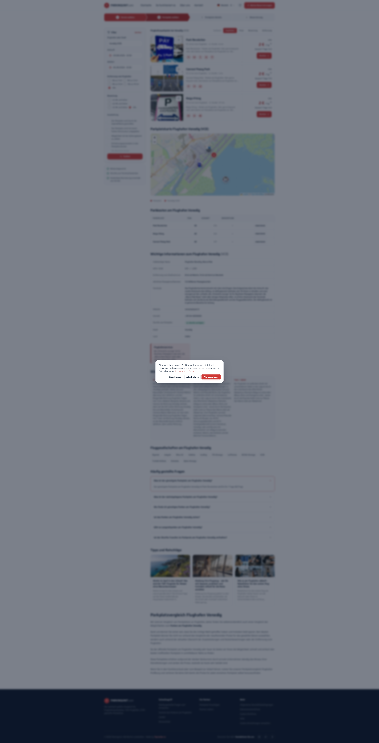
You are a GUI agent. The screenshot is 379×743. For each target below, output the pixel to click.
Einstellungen (175, 377)
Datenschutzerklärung (184, 371)
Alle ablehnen (192, 377)
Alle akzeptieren (211, 377)
